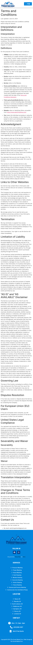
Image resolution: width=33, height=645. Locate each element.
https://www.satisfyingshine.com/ (16, 112)
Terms (24, 556)
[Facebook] (14, 552)
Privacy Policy (18, 556)
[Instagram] (18, 552)
